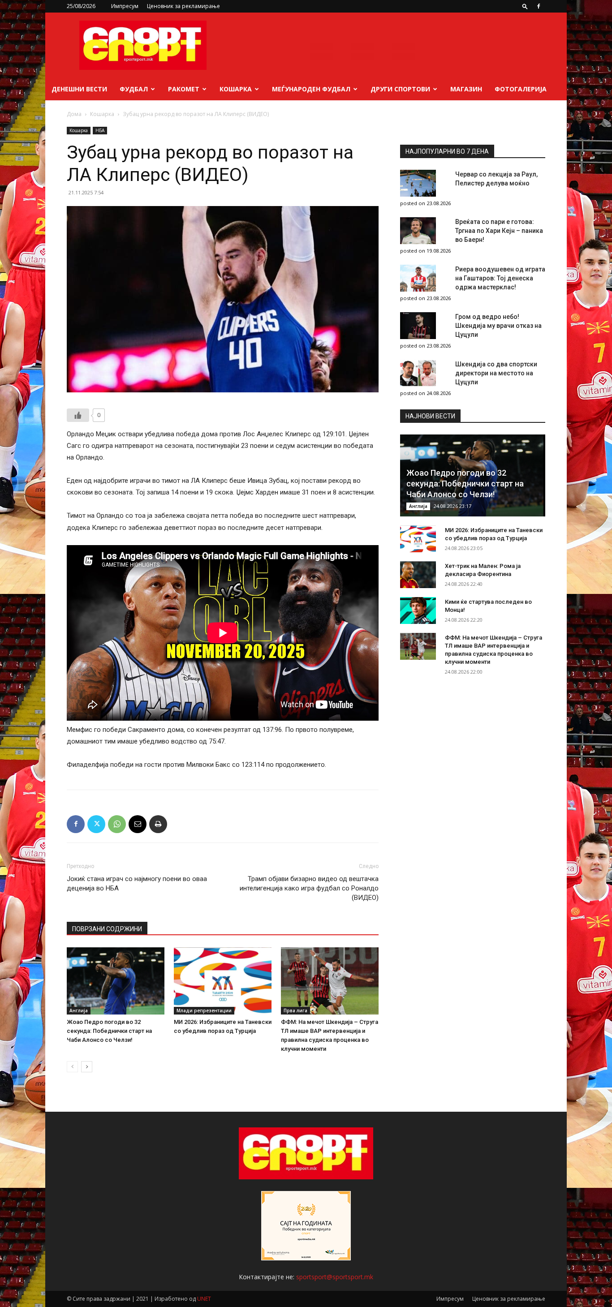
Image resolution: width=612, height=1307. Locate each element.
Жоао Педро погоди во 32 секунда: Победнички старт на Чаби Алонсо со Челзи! (109, 1031)
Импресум (124, 6)
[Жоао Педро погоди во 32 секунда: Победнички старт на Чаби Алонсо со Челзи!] (115, 981)
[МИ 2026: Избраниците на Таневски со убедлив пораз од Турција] (223, 981)
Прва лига (295, 1010)
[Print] (158, 824)
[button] (525, 6)
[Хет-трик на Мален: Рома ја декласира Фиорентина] (418, 574)
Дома (74, 114)
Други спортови (400, 89)
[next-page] (86, 1066)
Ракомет (183, 89)
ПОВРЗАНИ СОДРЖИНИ (107, 929)
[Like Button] (78, 415)
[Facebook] (538, 6)
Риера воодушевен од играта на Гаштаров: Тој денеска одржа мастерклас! (500, 278)
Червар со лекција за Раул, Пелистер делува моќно (496, 179)
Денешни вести (79, 89)
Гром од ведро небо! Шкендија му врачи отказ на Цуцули (498, 325)
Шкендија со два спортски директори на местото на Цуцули (496, 373)
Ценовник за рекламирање (183, 6)
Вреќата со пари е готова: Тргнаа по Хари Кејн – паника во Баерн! (499, 230)
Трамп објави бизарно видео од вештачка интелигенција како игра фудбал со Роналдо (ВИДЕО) (309, 888)
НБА (99, 130)
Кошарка (236, 89)
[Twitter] (96, 824)
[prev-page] (72, 1066)
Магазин (466, 89)
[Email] (138, 824)
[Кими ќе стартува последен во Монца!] (418, 610)
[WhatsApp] (117, 824)
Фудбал (134, 89)
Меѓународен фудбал (311, 89)
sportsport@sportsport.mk (334, 1277)
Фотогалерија (521, 89)
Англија (78, 1010)
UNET (204, 1299)
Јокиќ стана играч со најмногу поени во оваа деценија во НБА (137, 883)
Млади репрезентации (204, 1010)
